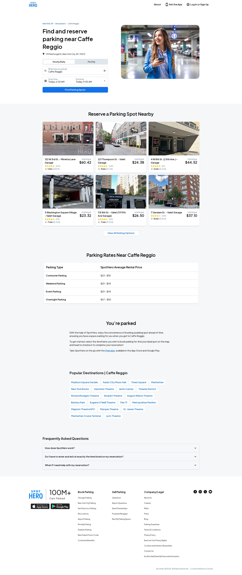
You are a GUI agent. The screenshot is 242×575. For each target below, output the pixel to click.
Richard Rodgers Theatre (85, 395)
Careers (147, 503)
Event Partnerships (119, 508)
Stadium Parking (84, 530)
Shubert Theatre (113, 395)
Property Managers (120, 514)
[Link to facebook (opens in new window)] (195, 492)
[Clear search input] (104, 71)
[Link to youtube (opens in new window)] (210, 492)
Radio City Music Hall (114, 382)
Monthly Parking (84, 524)
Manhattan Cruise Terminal (86, 415)
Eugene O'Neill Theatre (102, 402)
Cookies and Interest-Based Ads (158, 546)
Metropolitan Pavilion (144, 402)
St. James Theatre (133, 409)
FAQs (146, 508)
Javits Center (126, 388)
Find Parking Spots (75, 89)
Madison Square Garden (84, 382)
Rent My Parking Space (121, 519)
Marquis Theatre (109, 409)
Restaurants (60, 24)
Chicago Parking (85, 498)
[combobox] (75, 71)
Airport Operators (119, 503)
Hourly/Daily (59, 61)
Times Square (138, 382)
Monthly (91, 61)
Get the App (175, 4)
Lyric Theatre (113, 415)
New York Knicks (80, 388)
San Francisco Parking (87, 508)
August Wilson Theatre (140, 395)
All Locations (83, 514)
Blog (146, 519)
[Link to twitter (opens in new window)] (205, 492)
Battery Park (78, 402)
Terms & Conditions (152, 530)
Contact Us (149, 551)
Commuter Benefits (86, 540)
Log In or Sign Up (199, 4)
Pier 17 (123, 402)
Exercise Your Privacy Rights (155, 540)
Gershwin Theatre (104, 388)
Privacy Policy (149, 535)
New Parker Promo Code (88, 535)
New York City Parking (87, 503)
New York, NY (48, 24)
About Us (148, 498)
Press (146, 514)
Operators (116, 498)
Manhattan (157, 382)
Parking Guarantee (151, 524)
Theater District (147, 388)
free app (110, 350)
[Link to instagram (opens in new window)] (200, 492)
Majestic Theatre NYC (83, 409)
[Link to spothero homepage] (36, 494)
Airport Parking (84, 519)
